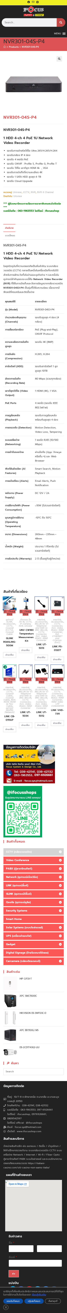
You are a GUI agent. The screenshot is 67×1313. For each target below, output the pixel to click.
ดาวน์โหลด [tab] (10, 235)
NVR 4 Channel (45, 192)
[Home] (4, 47)
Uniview (17, 192)
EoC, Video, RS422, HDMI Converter (41, 638)
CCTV (26, 192)
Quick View (11, 613)
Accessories (9, 623)
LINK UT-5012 (41, 714)
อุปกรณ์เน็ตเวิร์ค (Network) (9, 710)
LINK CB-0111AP (9, 718)
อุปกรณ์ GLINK (9, 620)
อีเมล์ (13, 1257)
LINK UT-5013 (41, 646)
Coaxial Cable (10, 633)
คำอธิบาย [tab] (9, 228)
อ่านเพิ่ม (9, 654)
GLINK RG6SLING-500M (9, 642)
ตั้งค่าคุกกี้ (52, 1301)
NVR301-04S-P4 (30, 47)
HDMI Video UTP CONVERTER (57, 704)
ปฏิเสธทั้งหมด (34, 1301)
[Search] (61, 22)
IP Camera (25, 623)
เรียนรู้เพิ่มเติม (39, 1294)
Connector (41, 634)
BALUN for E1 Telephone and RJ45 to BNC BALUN (41, 627)
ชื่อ (11, 1243)
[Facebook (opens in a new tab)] (29, 2)
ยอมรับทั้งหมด (13, 1301)
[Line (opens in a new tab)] (37, 2)
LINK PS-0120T (57, 648)
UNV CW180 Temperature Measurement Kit (27, 635)
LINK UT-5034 (25, 714)
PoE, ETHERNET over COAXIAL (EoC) (57, 638)
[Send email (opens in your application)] (33, 2)
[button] (59, 59)
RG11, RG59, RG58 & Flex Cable (10, 703)
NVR (33, 192)
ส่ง (13, 1273)
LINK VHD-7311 (57, 712)
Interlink (41, 619)
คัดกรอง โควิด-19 (25, 620)
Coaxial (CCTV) (10, 629)
